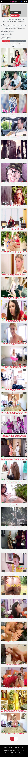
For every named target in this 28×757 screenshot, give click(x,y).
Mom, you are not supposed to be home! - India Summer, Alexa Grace (14, 137)
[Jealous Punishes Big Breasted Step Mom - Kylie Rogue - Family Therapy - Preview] (14, 470)
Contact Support (19, 752)
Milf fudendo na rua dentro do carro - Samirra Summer (14, 91)
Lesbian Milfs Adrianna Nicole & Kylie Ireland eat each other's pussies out (14, 550)
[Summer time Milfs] (14, 585)
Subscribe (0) (15, 15)
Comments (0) (21, 41)
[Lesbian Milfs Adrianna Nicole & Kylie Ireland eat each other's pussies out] (14, 539)
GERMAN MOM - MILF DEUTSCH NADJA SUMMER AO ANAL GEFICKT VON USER (14, 298)
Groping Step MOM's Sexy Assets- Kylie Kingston (14, 733)
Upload (11, 747)
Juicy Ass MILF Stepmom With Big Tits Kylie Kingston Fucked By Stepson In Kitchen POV (14, 413)
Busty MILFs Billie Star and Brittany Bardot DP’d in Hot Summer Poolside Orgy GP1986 (14, 252)
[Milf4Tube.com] (13, 1)
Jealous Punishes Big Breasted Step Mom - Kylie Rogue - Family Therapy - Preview (14, 482)
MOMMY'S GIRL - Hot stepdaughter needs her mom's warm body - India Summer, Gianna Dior (14, 275)
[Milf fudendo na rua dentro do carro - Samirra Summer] (14, 80)
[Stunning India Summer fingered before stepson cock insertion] (14, 333)
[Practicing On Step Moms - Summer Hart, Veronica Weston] (14, 562)
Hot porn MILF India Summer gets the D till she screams (14, 390)
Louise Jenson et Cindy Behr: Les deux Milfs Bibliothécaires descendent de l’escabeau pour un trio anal (14, 711)
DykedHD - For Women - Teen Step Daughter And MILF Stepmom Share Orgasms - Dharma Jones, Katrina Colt (14, 459)
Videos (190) (6, 41)
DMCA (6, 752)
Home (5, 747)
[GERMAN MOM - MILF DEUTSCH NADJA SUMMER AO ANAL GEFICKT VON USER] (14, 287)
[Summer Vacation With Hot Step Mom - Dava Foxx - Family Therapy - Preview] (14, 493)
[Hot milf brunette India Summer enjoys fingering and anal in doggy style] (14, 608)
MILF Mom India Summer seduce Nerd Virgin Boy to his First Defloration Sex (14, 321)
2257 (12, 752)
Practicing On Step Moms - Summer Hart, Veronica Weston (14, 573)
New (14, 46)
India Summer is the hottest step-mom (14, 527)
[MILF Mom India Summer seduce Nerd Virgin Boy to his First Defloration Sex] (14, 310)
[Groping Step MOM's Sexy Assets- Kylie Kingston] (14, 723)
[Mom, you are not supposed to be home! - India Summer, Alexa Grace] (14, 126)
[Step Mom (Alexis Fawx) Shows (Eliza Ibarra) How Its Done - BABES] (14, 195)
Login (22, 747)
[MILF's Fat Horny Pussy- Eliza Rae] (14, 57)
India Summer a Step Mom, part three (14, 664)
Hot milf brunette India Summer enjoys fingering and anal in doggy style (14, 619)
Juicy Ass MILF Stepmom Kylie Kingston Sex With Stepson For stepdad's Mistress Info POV (14, 367)
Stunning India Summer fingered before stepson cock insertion (14, 344)
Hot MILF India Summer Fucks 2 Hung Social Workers (14, 159)
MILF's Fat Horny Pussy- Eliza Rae (14, 68)
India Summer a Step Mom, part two (14, 641)
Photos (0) (13, 41)
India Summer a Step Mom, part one (14, 687)
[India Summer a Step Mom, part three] (14, 654)
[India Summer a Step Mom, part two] (14, 631)
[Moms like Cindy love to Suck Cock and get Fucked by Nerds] (14, 172)
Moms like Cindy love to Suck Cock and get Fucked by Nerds (14, 183)
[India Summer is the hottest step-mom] (14, 516)
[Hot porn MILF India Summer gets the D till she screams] (14, 379)
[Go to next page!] (16, 739)
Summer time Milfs (14, 595)
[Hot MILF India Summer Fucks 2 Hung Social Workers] (14, 149)
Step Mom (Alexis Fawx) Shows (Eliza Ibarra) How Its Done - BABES (14, 206)
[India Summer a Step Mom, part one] (14, 677)
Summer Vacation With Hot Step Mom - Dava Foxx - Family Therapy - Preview (14, 505)
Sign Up (17, 747)
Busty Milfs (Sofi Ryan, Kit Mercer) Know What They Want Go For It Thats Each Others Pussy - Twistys (14, 114)
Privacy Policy (20, 750)
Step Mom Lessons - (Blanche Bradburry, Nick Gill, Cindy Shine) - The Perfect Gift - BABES (14, 229)
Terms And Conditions (9, 750)
